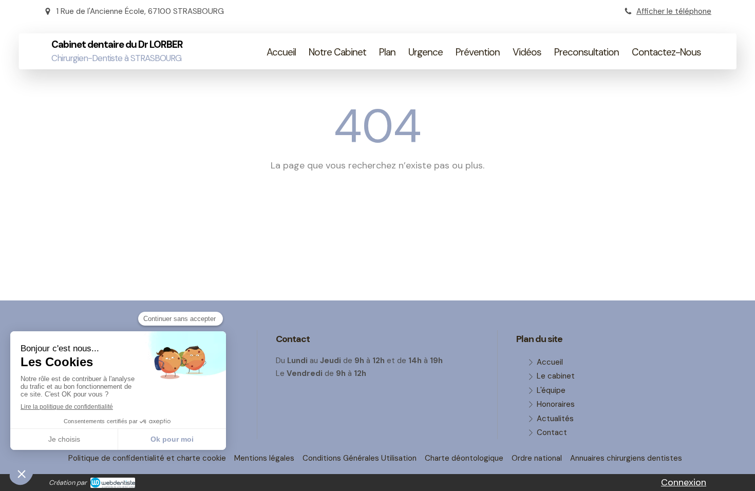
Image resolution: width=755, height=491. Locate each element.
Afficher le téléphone (673, 11)
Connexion (683, 482)
